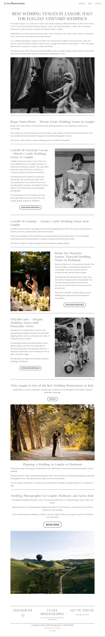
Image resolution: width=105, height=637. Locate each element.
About (90, 3)
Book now (52, 524)
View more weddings (30, 207)
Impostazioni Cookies (52, 628)
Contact (98, 3)
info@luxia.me (82, 614)
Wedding (82, 3)
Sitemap (52, 631)
